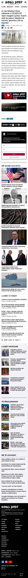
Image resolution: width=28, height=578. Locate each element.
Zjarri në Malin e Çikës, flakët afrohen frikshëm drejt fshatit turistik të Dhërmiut (13, 320)
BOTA (16, 523)
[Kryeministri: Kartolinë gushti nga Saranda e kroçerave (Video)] (5, 380)
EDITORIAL (24, 6)
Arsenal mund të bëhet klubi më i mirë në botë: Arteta (17, 415)
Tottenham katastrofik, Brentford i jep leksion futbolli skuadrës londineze (12, 334)
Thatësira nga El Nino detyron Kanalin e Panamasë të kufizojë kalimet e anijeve (17, 407)
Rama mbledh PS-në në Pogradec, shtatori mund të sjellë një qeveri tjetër (18, 388)
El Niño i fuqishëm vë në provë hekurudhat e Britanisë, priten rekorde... (13, 226)
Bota (3, 25)
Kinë (8, 118)
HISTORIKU (4, 544)
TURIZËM (3, 538)
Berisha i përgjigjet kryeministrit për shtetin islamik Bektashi (12, 327)
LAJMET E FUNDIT (9, 296)
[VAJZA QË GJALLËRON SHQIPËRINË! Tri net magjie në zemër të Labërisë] (5, 426)
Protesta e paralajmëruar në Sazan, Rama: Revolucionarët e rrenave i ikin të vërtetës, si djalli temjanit (18, 362)
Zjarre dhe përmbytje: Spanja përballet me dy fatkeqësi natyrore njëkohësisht (13, 305)
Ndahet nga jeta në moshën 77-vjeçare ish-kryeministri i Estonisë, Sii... (13, 206)
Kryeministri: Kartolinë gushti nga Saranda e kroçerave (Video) (17, 379)
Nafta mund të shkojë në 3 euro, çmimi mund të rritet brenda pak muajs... (13, 290)
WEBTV (11, 6)
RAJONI (17, 519)
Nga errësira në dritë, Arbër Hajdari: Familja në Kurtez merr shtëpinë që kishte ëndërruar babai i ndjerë (12, 476)
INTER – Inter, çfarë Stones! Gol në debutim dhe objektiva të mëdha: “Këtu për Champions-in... (18, 444)
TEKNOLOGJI (18, 525)
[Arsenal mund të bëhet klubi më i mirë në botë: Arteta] (5, 417)
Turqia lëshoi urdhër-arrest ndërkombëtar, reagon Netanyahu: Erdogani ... (11, 268)
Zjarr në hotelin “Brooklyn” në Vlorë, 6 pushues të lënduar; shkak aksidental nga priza (17, 436)
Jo (3, 149)
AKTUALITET (4, 531)
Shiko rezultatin (14, 157)
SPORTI (17, 6)
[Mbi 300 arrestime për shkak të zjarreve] (5, 371)
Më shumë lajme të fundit (10, 340)
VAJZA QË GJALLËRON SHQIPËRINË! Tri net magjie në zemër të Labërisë (17, 426)
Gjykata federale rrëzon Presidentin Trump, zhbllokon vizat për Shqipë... (12, 185)
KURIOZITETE (5, 540)
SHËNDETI (18, 529)
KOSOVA (17, 521)
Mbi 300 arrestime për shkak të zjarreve (17, 369)
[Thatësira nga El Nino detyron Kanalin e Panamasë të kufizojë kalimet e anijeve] (5, 407)
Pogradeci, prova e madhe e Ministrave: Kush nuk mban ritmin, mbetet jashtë (18, 352)
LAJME (3, 6)
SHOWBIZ (17, 527)
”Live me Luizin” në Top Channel (11, 486)
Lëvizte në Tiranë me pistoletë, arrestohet (13, 299)
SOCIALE (3, 536)
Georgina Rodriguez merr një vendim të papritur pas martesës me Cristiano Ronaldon (13, 498)
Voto (14, 154)
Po (4, 145)
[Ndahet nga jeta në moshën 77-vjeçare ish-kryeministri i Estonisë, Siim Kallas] (14, 196)
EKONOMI (3, 525)
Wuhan (11, 118)
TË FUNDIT (4, 519)
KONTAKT (4, 546)
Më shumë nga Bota (10, 166)
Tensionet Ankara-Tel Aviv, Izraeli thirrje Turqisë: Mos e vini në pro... (13, 247)
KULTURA (3, 542)
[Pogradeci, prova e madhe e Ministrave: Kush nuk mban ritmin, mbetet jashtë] (5, 352)
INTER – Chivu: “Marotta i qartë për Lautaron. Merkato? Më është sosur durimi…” (12, 313)
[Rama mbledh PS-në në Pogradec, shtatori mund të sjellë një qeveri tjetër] (5, 390)
